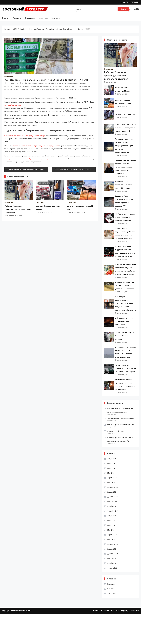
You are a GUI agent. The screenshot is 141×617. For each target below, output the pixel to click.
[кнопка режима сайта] (136, 9)
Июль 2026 (111, 463)
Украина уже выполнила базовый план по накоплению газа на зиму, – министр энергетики (125, 167)
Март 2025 (111, 539)
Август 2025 (111, 516)
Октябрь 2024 (112, 563)
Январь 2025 (112, 549)
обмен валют (75, 89)
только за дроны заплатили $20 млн (120, 425)
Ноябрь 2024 (112, 558)
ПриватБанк (84, 89)
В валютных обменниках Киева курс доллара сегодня (24, 136)
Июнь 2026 (111, 468)
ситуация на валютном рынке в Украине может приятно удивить (28, 159)
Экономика (30, 18)
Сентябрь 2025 (112, 511)
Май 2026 (110, 473)
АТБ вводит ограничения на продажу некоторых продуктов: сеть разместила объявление (125, 303)
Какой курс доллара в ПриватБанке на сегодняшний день (56, 83)
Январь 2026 (112, 492)
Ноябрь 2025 (112, 501)
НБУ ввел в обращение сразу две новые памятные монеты (125, 217)
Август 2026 (111, 459)
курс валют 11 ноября (12, 86)
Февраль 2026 (112, 487)
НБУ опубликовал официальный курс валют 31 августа (123, 184)
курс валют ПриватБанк (31, 86)
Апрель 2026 (112, 478)
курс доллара (45, 86)
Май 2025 (110, 530)
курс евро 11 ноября (20, 89)
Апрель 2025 (112, 535)
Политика (17, 18)
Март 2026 (111, 482)
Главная (5, 18)
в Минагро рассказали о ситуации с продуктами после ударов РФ (125, 127)
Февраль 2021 (112, 568)
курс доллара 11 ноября (61, 86)
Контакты (55, 18)
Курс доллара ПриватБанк (81, 86)
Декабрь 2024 (112, 554)
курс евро (8, 89)
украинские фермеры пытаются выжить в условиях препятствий (124, 285)
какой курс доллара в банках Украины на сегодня (124, 335)
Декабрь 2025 (112, 497)
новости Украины (62, 89)
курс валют (83, 83)
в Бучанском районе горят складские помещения (124, 321)
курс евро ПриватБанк (37, 89)
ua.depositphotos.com (12, 105)
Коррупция (43, 18)
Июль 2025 (111, 520)
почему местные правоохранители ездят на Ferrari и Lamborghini (125, 368)
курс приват (50, 89)
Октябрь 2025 (112, 506)
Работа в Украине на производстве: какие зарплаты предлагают (18, 209)
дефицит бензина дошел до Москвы (120, 418)
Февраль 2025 (112, 544)
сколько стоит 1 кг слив (125, 114)
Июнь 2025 (111, 525)
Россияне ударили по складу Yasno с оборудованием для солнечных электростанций (124, 146)
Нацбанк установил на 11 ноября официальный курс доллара (35, 146)
